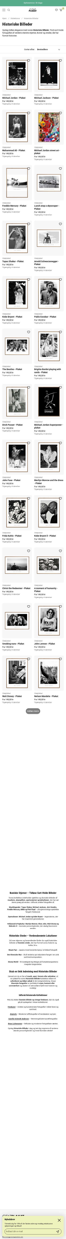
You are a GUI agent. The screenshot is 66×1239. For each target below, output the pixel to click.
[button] (9, 10)
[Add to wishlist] (28, 60)
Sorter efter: (29, 49)
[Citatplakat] (32, 10)
